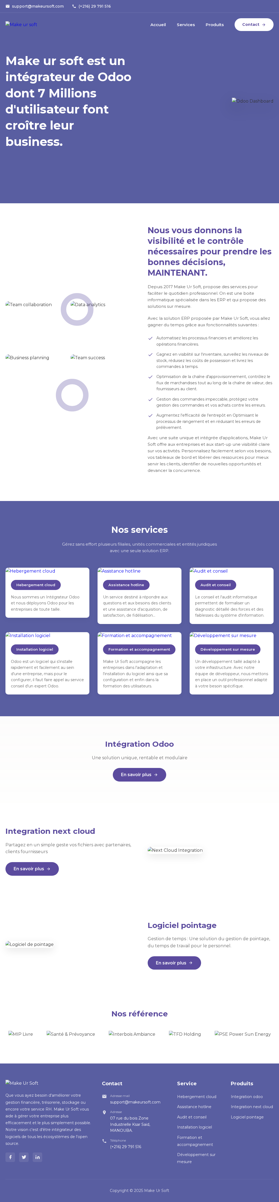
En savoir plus (136, 774)
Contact (250, 24)
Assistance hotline (194, 1106)
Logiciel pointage (247, 1117)
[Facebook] (10, 1157)
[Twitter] (24, 1157)
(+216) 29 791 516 (94, 6)
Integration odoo (247, 1096)
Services (186, 24)
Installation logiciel (194, 1127)
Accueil (158, 24)
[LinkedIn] (37, 1157)
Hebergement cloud (196, 1096)
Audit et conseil (192, 1117)
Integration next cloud (252, 1106)
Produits (215, 24)
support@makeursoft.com (38, 6)
